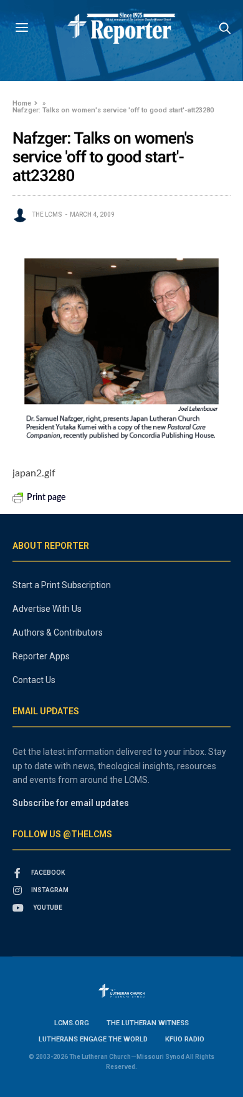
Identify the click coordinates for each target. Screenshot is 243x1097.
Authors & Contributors (57, 632)
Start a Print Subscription (61, 585)
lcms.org (71, 1023)
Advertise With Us (47, 609)
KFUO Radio (184, 1039)
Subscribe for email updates (70, 803)
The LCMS (47, 214)
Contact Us (33, 680)
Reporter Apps (41, 656)
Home (21, 103)
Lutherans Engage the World (93, 1039)
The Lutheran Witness (148, 1023)
